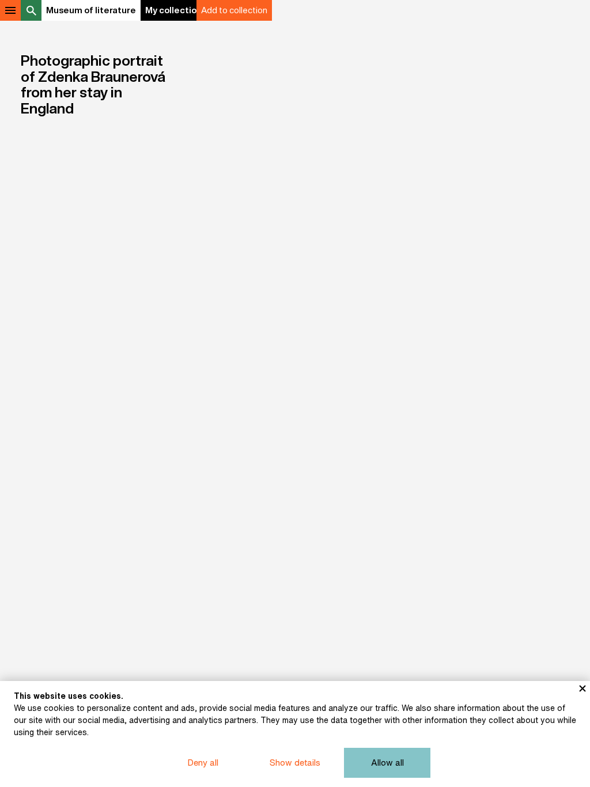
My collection (173, 10)
